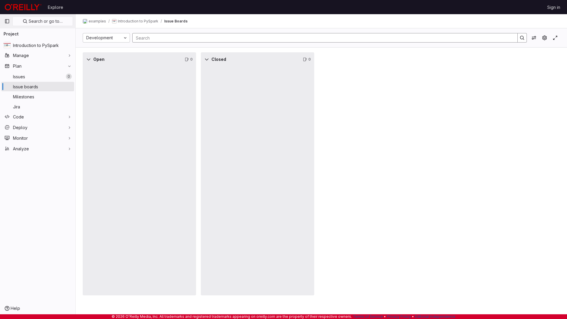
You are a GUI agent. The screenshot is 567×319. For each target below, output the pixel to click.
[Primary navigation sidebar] (7, 21)
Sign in (553, 7)
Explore (55, 7)
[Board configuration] (544, 38)
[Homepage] (23, 7)
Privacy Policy (399, 316)
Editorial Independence (435, 316)
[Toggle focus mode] (555, 38)
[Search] (522, 38)
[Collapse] (88, 59)
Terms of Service (368, 316)
